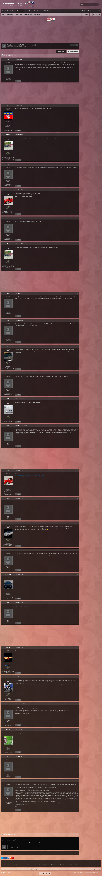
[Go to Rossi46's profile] (8, 791)
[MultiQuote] (16, 81)
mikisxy (8, 134)
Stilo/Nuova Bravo (22, 46)
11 (8, 747)
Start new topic (61, 51)
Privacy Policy (8, 873)
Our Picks (47, 10)
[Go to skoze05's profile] (8, 714)
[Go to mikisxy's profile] (8, 145)
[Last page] (12, 55)
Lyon (8, 105)
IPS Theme (3, 872)
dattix (8, 425)
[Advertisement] (51, 31)
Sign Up (95, 10)
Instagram (96, 14)
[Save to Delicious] (8, 858)
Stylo (8, 398)
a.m (8, 293)
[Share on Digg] (6, 858)
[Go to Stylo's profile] (8, 409)
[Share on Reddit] (11, 858)
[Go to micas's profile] (4, 46)
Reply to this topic (74, 51)
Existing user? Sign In (86, 10)
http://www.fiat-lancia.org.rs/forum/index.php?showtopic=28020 (29, 475)
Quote (19, 80)
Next (9, 55)
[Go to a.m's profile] (8, 303)
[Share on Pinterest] (13, 858)
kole (8, 189)
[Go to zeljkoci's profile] (8, 356)
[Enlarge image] (47, 529)
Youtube (99, 14)
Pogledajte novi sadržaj (9, 10)
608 (8, 592)
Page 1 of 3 (16, 55)
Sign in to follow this (65, 44)
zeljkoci (8, 346)
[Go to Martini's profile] (8, 740)
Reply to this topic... (15, 847)
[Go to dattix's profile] (8, 436)
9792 (8, 666)
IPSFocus (8, 872)
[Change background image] (99, 11)
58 (8, 363)
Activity (29, 10)
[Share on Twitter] (2, 858)
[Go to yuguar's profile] (8, 687)
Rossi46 (8, 781)
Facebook (91, 14)
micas (9, 46)
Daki (8, 523)
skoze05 (8, 703)
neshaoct (8, 647)
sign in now (31, 842)
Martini (8, 729)
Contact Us (15, 873)
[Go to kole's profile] (8, 200)
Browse (20, 10)
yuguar (8, 676)
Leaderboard (38, 10)
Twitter (93, 14)
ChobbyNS (8, 574)
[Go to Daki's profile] (8, 533)
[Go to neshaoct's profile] (8, 657)
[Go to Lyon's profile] (8, 115)
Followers (73, 45)
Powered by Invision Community (94, 873)
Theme (2, 873)
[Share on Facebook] (4, 858)
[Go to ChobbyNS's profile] (8, 584)
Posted (19, 59)
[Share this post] (77, 59)
